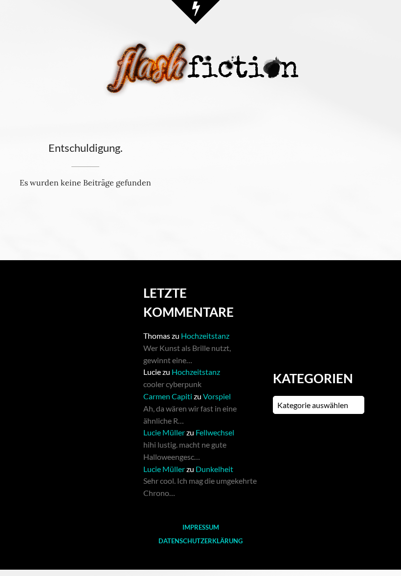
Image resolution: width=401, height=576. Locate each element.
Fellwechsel (215, 432)
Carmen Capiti (167, 396)
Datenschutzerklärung (200, 541)
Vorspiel (217, 396)
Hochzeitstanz (205, 335)
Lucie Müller (164, 432)
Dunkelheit (214, 468)
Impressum (200, 527)
